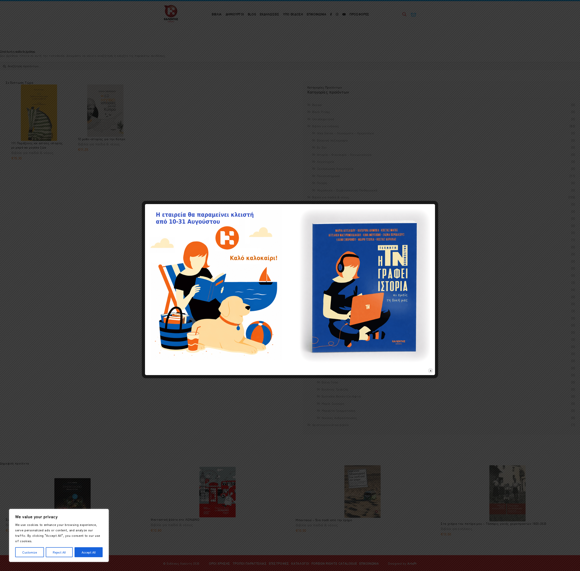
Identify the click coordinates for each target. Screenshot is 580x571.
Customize (29, 552)
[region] (59, 535)
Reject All (59, 552)
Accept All (89, 552)
